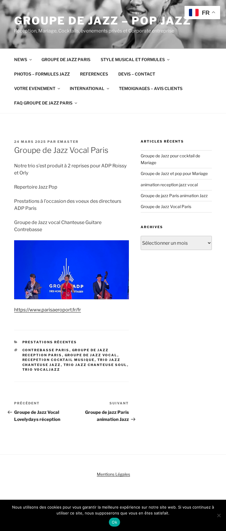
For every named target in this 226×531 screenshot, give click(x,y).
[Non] (219, 515)
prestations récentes (49, 342)
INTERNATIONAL (87, 88)
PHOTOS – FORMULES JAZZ (42, 73)
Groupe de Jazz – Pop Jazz (102, 20)
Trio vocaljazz (41, 369)
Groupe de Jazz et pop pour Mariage (174, 173)
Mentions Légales (113, 474)
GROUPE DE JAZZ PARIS (65, 59)
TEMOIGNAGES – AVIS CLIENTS (150, 88)
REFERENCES (94, 73)
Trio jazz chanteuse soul (95, 365)
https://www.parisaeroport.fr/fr (47, 310)
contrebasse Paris (45, 350)
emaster (68, 142)
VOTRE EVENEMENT (34, 88)
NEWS (20, 59)
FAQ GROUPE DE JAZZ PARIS (43, 102)
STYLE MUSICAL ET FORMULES (133, 59)
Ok (114, 522)
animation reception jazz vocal (169, 184)
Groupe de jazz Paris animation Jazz (174, 195)
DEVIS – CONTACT (136, 73)
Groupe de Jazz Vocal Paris (166, 206)
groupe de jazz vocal (91, 355)
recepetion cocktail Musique (58, 360)
